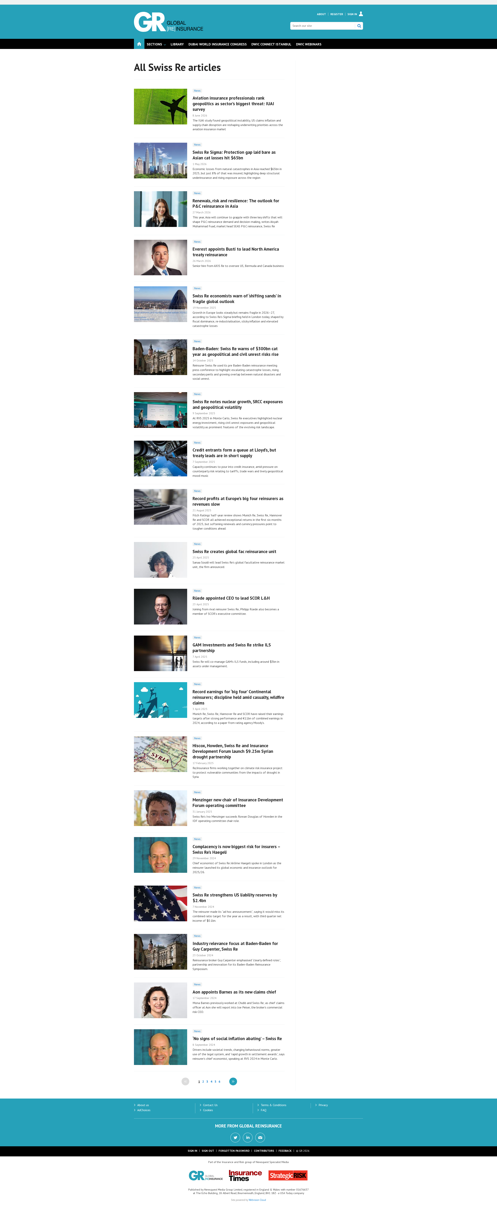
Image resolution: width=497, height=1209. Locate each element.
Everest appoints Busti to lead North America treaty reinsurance (236, 251)
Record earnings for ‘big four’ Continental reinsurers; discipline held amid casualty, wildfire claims (238, 697)
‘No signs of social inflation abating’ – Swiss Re (237, 1038)
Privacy (323, 1105)
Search (359, 26)
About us (143, 1105)
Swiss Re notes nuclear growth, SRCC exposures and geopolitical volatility (238, 404)
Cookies (208, 1110)
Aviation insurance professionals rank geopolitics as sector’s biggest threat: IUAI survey (233, 103)
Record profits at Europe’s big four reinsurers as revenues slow (238, 501)
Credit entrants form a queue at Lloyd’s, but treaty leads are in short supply (234, 452)
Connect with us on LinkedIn (248, 1138)
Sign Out (208, 1151)
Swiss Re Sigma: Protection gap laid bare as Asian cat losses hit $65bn (234, 155)
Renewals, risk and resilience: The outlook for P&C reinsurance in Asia (236, 203)
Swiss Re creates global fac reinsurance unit (234, 551)
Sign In (352, 14)
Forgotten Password (234, 1151)
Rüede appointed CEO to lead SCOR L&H (231, 598)
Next (233, 1081)
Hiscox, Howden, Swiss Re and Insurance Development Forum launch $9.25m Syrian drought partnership (233, 751)
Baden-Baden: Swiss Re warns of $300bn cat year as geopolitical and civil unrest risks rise (236, 351)
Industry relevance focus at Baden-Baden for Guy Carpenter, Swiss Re (235, 946)
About (321, 14)
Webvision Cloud (257, 1199)
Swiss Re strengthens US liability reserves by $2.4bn (235, 897)
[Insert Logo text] (168, 31)
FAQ (263, 1110)
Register (336, 14)
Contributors (264, 1151)
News (197, 90)
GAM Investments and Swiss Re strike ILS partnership (232, 647)
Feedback (285, 1151)
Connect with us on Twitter (235, 1138)
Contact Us (210, 1105)
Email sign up (260, 1138)
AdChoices (143, 1110)
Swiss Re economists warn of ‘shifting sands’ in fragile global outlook (237, 298)
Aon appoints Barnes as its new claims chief (234, 992)
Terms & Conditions (273, 1105)
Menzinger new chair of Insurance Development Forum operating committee (238, 802)
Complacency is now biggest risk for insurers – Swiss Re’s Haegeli (236, 849)
